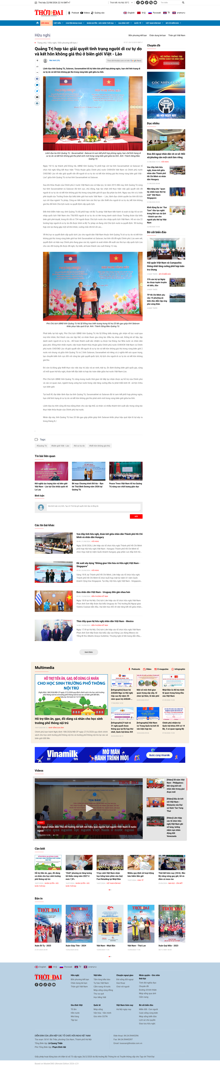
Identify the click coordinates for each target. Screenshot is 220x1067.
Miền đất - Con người (148, 1009)
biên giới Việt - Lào (61, 446)
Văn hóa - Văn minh (102, 1013)
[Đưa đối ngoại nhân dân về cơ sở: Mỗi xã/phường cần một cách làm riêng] (166, 140)
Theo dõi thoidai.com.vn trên (118, 61)
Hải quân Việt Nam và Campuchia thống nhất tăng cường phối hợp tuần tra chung (165, 266)
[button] (88, 808)
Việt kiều (57, 23)
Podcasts (136, 669)
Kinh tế (140, 880)
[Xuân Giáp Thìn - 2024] (79, 924)
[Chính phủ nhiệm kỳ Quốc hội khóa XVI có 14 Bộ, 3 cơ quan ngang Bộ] (173, 713)
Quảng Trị (42, 446)
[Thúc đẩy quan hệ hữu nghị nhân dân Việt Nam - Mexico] (54, 630)
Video (148, 669)
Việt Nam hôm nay (153, 23)
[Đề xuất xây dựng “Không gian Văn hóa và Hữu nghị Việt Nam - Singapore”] (54, 572)
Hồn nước (75, 1013)
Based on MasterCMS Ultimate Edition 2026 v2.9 (56, 1063)
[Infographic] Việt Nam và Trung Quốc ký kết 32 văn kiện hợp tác (148, 726)
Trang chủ (41, 43)
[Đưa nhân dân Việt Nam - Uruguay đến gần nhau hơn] (54, 601)
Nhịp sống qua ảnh (56, 728)
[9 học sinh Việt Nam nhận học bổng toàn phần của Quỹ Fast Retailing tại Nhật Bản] (110, 862)
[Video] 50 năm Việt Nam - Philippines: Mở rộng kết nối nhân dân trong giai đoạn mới (175, 786)
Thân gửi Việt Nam (176, 35)
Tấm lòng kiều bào (102, 979)
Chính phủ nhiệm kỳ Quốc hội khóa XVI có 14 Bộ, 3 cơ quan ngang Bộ (173, 726)
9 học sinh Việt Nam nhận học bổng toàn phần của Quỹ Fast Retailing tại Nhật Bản (110, 876)
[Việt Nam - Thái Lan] (141, 924)
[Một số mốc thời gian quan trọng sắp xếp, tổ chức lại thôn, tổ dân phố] (148, 680)
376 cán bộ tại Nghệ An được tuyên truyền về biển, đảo (157, 282)
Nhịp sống (98, 1009)
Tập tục (74, 1020)
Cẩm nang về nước (102, 986)
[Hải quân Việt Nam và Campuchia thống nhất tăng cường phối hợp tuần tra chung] (166, 248)
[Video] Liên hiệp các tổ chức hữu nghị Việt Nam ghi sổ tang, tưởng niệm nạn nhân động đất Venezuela (175, 827)
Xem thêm (89, 652)
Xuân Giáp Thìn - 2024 (76, 945)
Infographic (180, 669)
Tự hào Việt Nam (101, 983)
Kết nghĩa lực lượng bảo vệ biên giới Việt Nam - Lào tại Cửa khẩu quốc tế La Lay (51, 486)
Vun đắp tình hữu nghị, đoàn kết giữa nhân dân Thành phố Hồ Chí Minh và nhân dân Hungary (156, 173)
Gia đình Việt (123, 23)
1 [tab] (109, 889)
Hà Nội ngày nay (123, 1009)
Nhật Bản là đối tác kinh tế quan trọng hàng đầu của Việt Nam (173, 693)
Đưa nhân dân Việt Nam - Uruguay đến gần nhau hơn (103, 592)
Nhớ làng (75, 1016)
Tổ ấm (74, 1009)
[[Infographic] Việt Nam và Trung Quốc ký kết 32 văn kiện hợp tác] (148, 713)
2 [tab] (110, 889)
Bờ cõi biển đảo (172, 23)
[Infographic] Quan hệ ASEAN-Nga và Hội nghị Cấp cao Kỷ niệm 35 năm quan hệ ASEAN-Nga (122, 695)
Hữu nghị (45, 23)
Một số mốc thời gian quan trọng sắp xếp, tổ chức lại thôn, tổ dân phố (148, 693)
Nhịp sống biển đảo (148, 1016)
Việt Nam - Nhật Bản (106, 945)
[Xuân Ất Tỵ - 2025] (48, 924)
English (131, 13)
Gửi (136, 516)
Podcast (75, 13)
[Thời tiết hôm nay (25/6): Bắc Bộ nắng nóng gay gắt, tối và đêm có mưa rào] (172, 862)
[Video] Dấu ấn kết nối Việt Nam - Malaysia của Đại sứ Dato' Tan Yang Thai (175, 805)
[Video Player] (89, 808)
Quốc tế (137, 23)
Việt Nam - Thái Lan (137, 945)
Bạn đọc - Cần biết (175, 883)
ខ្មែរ (169, 13)
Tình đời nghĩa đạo (147, 983)
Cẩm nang (143, 997)
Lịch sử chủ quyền (147, 1020)
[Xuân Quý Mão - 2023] (172, 924)
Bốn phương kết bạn (138, 35)
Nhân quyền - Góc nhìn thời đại (100, 23)
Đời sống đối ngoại (124, 979)
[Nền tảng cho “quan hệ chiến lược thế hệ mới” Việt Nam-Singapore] (177, 191)
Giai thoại (120, 983)
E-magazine (162, 669)
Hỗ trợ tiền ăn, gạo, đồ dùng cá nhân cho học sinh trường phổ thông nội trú (69, 721)
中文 (144, 13)
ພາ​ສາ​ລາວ (181, 12)
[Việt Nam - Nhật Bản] (110, 924)
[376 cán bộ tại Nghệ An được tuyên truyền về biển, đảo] (177, 282)
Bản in (39, 898)
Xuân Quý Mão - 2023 (168, 945)
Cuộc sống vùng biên (148, 1013)
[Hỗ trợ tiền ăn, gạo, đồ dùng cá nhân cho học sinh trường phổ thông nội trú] (71, 694)
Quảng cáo (99, 13)
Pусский (157, 13)
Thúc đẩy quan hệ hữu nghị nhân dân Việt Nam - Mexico (105, 621)
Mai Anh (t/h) (54, 60)
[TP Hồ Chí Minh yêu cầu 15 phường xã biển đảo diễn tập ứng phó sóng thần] (177, 297)
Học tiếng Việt (100, 997)
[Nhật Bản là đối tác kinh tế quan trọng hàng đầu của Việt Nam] (173, 680)
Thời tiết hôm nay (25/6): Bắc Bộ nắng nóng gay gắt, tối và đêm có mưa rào (172, 876)
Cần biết (40, 848)
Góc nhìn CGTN (100, 1016)
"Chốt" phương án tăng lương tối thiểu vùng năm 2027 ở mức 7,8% (79, 876)
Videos (87, 13)
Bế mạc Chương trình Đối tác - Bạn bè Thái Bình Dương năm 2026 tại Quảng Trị (87, 486)
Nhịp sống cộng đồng (103, 990)
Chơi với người (122, 986)
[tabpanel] (48, 870)
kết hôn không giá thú (100, 446)
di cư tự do (80, 446)
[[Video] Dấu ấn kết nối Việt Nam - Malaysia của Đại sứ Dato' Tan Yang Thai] (155, 802)
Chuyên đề (153, 45)
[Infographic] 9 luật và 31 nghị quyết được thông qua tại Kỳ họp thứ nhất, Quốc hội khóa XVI (122, 727)
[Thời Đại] (49, 12)
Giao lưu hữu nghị (147, 1023)
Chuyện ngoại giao (74, 23)
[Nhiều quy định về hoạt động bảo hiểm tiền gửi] (141, 862)
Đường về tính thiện (148, 990)
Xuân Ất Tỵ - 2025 (43, 945)
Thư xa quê (99, 994)
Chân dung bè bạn (157, 35)
